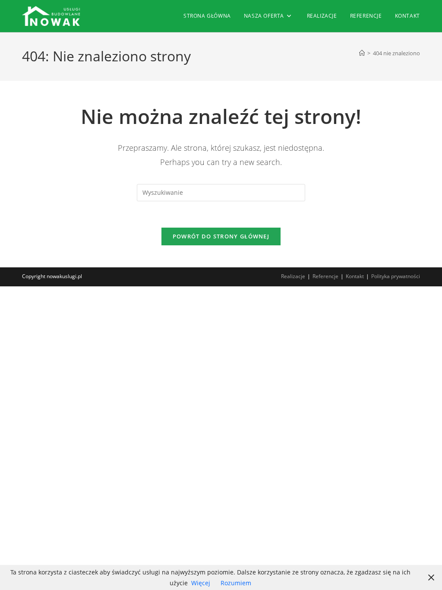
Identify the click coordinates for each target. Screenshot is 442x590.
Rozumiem (236, 583)
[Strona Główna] (362, 53)
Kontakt (355, 276)
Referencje (325, 276)
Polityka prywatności (395, 276)
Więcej (200, 583)
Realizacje (293, 276)
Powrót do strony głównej (221, 236)
